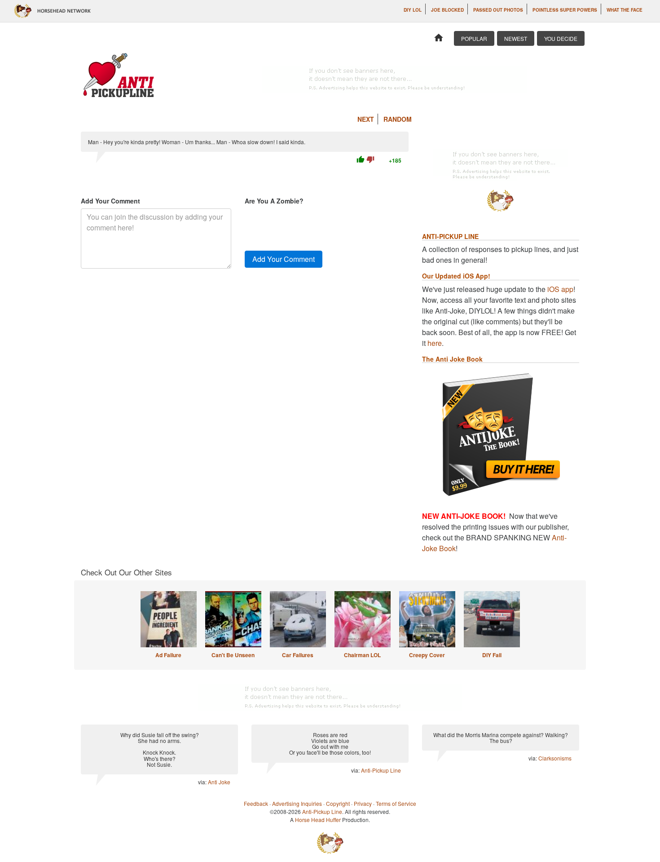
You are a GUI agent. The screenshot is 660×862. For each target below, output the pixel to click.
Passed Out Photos (498, 10)
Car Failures (297, 655)
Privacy (363, 803)
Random (397, 119)
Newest (515, 38)
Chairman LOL (362, 655)
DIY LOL (413, 10)
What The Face (624, 10)
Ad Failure (168, 655)
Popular (474, 38)
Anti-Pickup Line (381, 770)
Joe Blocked (447, 10)
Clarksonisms (555, 758)
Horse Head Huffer (318, 819)
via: (203, 782)
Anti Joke (219, 782)
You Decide (560, 38)
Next (365, 119)
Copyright (338, 803)
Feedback (256, 803)
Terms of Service (396, 803)
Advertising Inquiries (297, 803)
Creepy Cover (427, 655)
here (434, 343)
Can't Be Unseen (233, 655)
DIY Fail (492, 655)
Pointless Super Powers (564, 10)
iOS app (560, 289)
